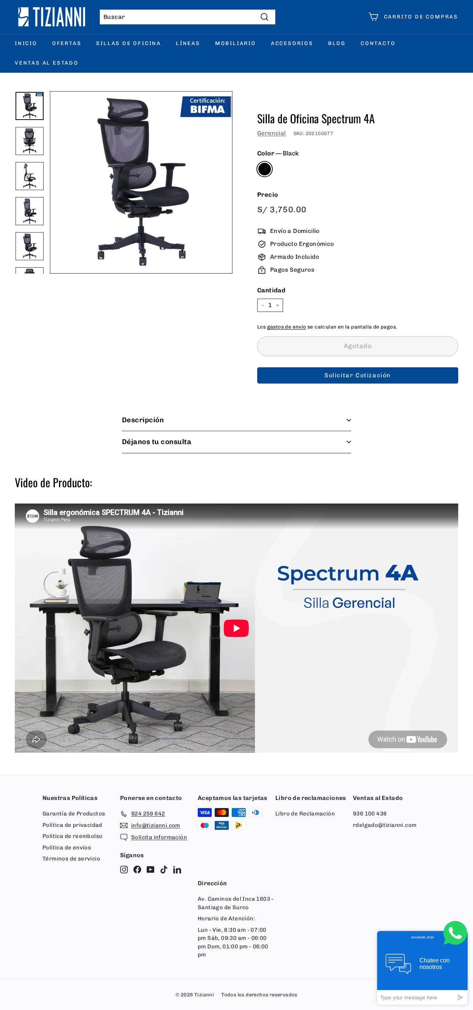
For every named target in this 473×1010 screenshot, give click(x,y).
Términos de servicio (71, 858)
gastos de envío (286, 327)
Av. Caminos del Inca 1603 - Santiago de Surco (236, 903)
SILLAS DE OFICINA (128, 43)
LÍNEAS (188, 43)
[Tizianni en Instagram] (124, 869)
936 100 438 (370, 813)
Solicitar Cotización (357, 375)
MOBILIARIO (235, 43)
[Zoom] (141, 182)
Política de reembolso (72, 836)
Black (264, 169)
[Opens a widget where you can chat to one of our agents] (422, 967)
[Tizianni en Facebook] (137, 869)
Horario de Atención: (226, 918)
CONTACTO (378, 43)
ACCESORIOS (292, 43)
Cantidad (271, 290)
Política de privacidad (72, 825)
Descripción (143, 420)
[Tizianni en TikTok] (164, 869)
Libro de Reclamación (305, 813)
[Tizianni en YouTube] (150, 869)
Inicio (26, 43)
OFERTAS (67, 43)
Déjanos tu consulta (156, 441)
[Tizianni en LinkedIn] (177, 869)
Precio (267, 194)
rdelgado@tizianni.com (384, 825)
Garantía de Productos (73, 813)
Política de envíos (66, 847)
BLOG (337, 43)
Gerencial (271, 133)
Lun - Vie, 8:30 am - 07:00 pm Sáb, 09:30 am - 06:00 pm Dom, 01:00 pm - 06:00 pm (233, 942)
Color (278, 153)
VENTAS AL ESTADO (47, 63)
